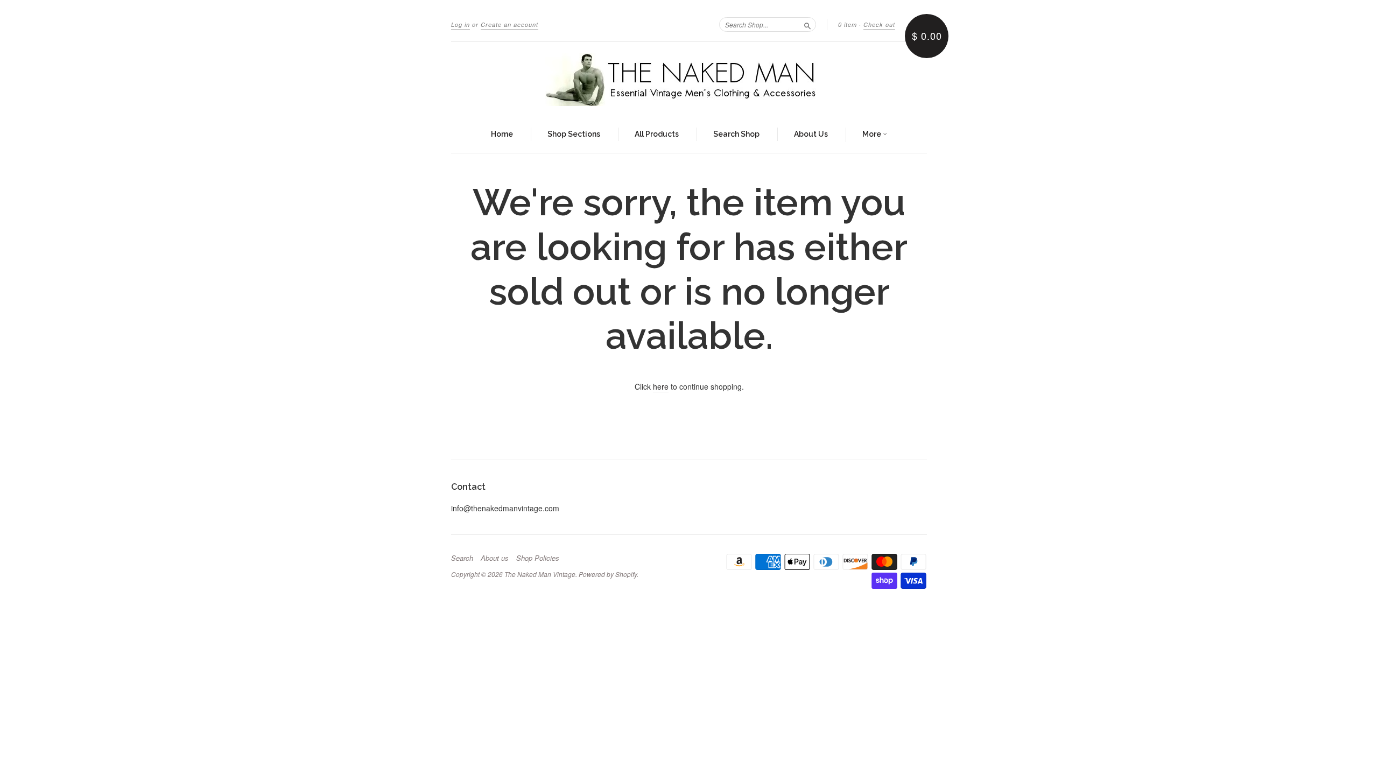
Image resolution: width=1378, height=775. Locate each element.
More (872, 134)
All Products (657, 134)
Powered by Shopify (608, 574)
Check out (879, 24)
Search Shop (736, 134)
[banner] (689, 79)
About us (495, 558)
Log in (460, 24)
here (661, 386)
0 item (847, 24)
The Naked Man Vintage (539, 574)
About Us (811, 134)
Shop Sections (573, 134)
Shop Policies (537, 558)
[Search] (807, 24)
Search (462, 558)
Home (502, 134)
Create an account (509, 24)
